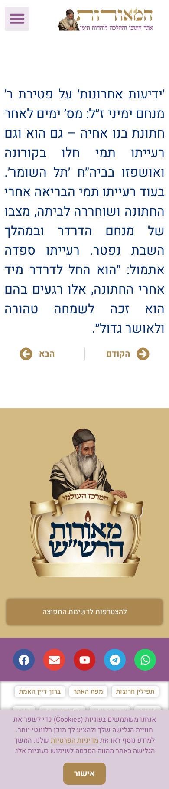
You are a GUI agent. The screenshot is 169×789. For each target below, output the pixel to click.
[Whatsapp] (145, 660)
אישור (84, 773)
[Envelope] (54, 660)
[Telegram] (115, 660)
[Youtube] (84, 660)
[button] (17, 19)
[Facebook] (24, 660)
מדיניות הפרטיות (74, 740)
